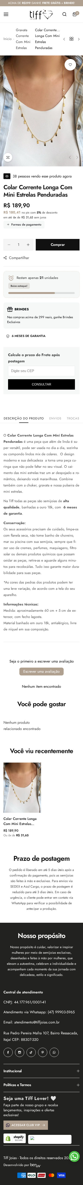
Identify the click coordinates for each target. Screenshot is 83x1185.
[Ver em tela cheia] (7, 157)
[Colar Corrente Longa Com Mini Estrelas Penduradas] (22, 788)
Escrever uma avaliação (41, 671)
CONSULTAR (41, 384)
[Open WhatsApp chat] (74, 1156)
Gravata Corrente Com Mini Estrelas (23, 38)
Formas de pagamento (26, 224)
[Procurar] (64, 14)
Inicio (7, 38)
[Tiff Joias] (41, 14)
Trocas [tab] (73, 418)
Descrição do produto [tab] (24, 418)
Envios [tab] (55, 418)
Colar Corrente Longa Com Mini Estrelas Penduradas (20, 821)
